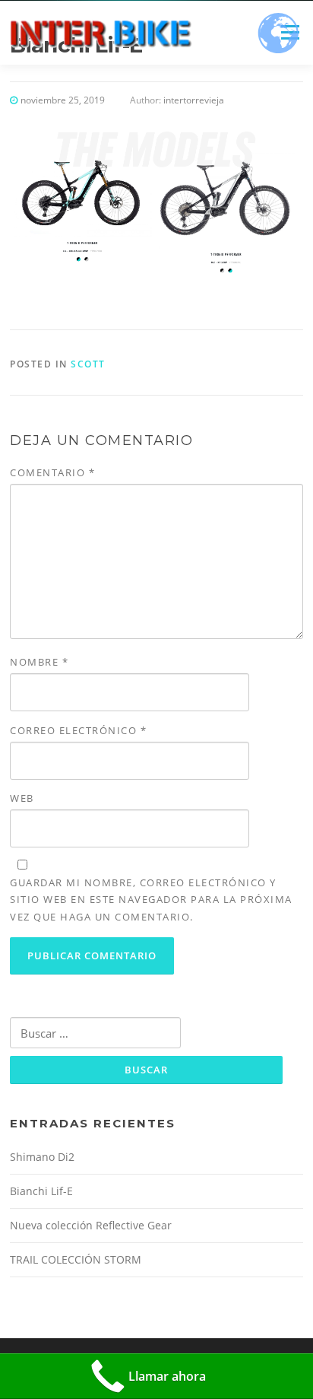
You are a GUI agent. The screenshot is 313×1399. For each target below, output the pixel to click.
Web (22, 798)
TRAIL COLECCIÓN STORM (75, 1259)
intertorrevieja (193, 100)
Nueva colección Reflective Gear (91, 1225)
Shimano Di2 (42, 1156)
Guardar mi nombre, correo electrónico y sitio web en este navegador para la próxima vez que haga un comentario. (151, 899)
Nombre (39, 662)
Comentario (52, 472)
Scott (88, 364)
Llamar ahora (167, 1376)
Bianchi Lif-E (41, 1191)
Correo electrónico (78, 730)
